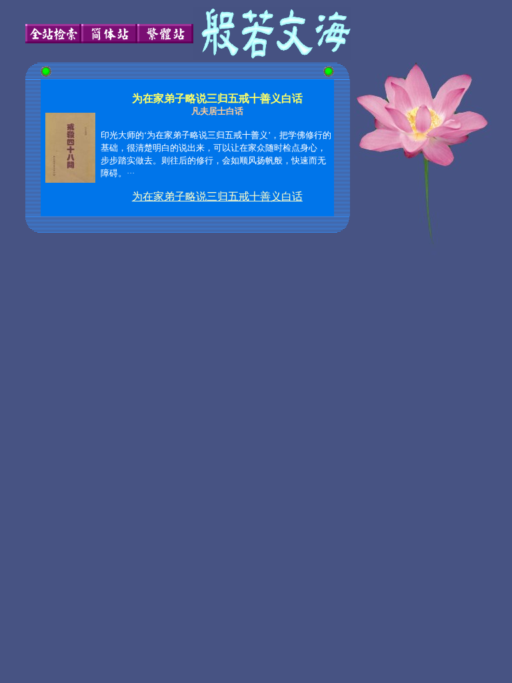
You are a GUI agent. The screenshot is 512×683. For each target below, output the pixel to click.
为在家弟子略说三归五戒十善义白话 (217, 196)
